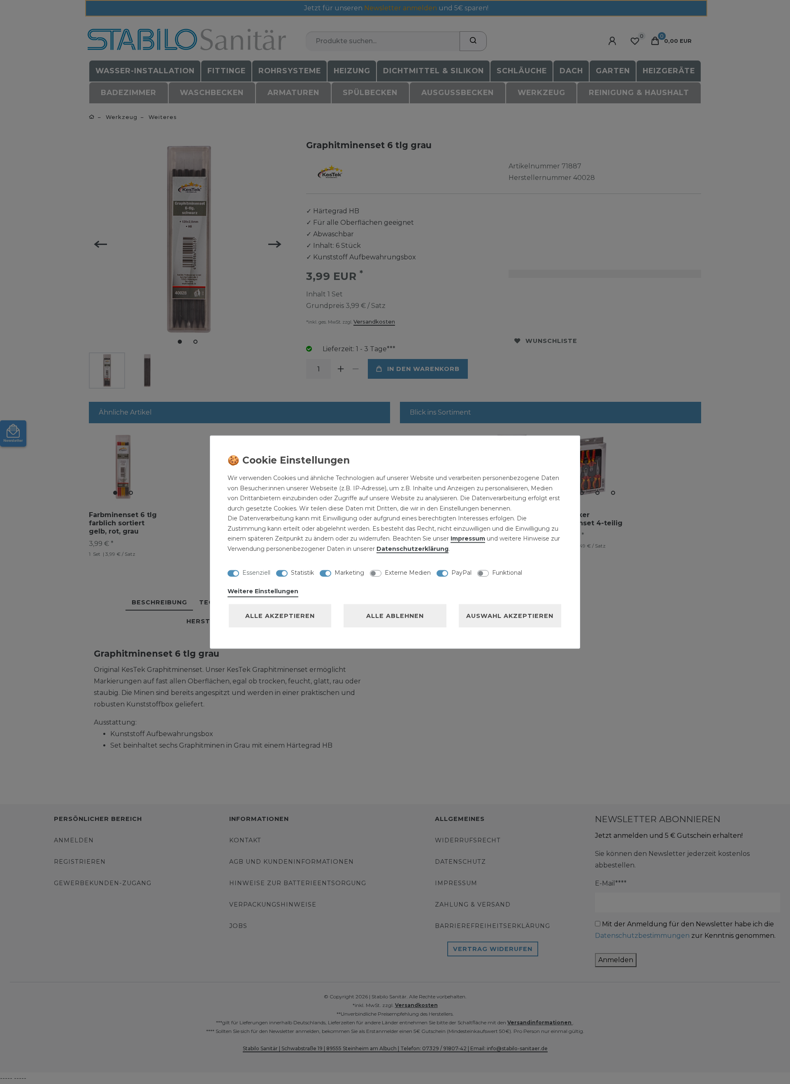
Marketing (349, 572)
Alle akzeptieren (280, 616)
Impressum (468, 538)
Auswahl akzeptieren (509, 616)
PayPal (461, 572)
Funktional (507, 572)
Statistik (302, 572)
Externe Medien (408, 572)
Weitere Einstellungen (263, 591)
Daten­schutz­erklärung (412, 548)
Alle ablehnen (395, 616)
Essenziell (256, 572)
